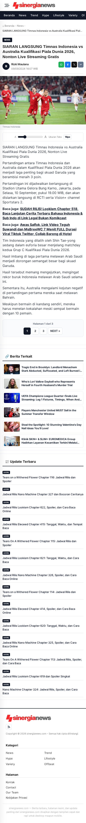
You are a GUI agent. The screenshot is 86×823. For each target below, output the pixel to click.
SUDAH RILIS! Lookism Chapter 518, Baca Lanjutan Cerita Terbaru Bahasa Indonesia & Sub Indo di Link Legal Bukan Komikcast (43, 213)
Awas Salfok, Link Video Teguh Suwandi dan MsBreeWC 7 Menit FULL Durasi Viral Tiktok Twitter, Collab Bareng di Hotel (39, 229)
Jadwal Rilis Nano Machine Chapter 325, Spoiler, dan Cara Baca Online (39, 644)
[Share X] (74, 65)
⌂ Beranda (8, 25)
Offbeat (49, 764)
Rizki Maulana (20, 64)
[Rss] (9, 727)
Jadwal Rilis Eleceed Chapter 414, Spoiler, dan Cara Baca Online (39, 610)
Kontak (10, 782)
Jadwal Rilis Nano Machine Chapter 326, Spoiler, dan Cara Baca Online (39, 576)
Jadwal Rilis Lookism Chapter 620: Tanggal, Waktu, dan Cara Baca (41, 627)
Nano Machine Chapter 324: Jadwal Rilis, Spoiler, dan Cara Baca (40, 691)
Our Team (12, 792)
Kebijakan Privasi (16, 797)
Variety (72, 15)
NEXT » (55, 331)
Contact (11, 787)
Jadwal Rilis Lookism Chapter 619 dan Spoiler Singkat (36, 676)
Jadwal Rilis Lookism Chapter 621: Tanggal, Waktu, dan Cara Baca (41, 559)
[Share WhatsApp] (61, 65)
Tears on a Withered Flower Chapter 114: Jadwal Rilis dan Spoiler (39, 593)
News (22, 15)
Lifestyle (58, 15)
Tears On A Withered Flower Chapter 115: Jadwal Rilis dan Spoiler (39, 543)
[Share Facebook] (68, 65)
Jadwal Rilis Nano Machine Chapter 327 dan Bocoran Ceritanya (43, 494)
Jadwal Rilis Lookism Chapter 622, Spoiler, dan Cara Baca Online (39, 509)
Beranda (9, 15)
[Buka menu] (6, 5)
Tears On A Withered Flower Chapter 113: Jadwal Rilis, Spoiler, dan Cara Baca (42, 661)
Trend (34, 15)
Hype (45, 15)
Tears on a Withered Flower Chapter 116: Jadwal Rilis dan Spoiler (39, 479)
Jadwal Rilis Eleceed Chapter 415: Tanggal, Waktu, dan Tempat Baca (42, 526)
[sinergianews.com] (48, 5)
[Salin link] (80, 65)
